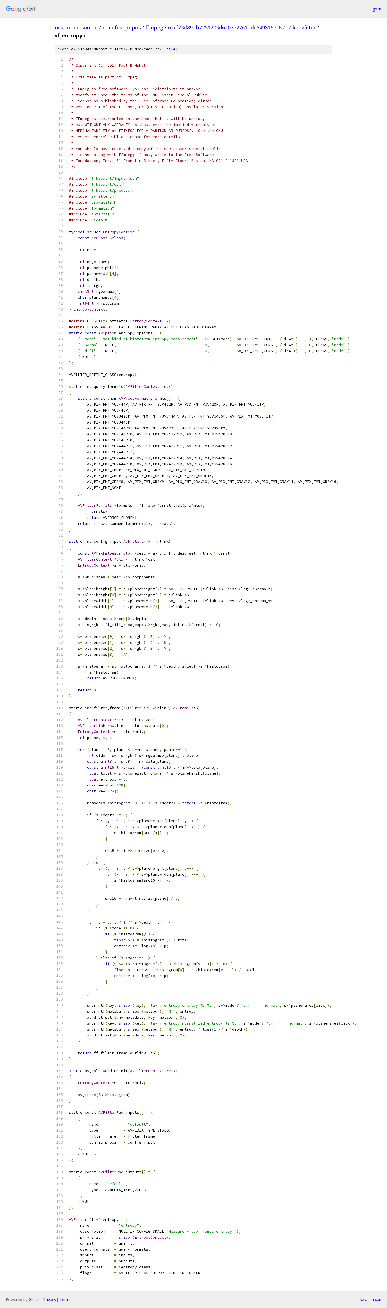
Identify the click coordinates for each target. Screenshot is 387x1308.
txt (363, 1299)
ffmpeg (154, 27)
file (170, 49)
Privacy (49, 1299)
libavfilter (304, 27)
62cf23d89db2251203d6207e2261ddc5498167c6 (225, 27)
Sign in (375, 9)
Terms (65, 1299)
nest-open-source (76, 27)
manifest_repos (122, 27)
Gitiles (34, 1299)
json (376, 1299)
